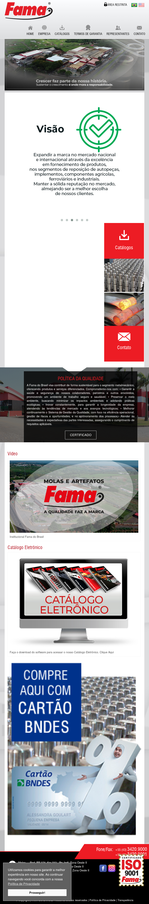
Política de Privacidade (24, 883)
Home (30, 34)
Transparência (125, 900)
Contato (139, 34)
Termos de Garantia (88, 34)
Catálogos (62, 34)
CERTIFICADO (80, 435)
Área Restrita (117, 5)
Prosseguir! (37, 892)
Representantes (118, 34)
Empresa (44, 34)
